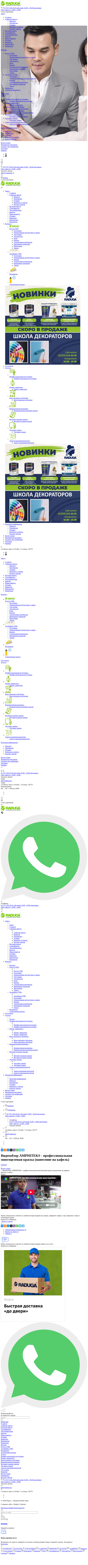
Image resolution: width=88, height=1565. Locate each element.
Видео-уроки (5, 143)
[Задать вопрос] (42, 364)
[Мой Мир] (8, 1150)
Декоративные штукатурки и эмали (22, 57)
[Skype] (20, 1150)
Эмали (11, 73)
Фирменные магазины (9, 145)
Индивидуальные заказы (14, 115)
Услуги (3, 95)
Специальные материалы (18, 67)
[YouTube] (6, 154)
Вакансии (8, 42)
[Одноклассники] (5, 1150)
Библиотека (9, 44)
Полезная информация (9, 128)
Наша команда (10, 38)
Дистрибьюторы (11, 35)
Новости (12, 21)
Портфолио (13, 23)
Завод (3, 14)
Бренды (8, 37)
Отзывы (12, 25)
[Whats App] (6, 156)
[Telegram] (23, 1150)
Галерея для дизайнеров (9, 147)
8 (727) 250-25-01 (19, 774)
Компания (4, 1422)
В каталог (4, 1544)
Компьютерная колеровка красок (21, 113)
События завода (11, 19)
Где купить (5, 94)
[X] (11, 1150)
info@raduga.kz (6, 781)
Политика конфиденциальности (12, 1508)
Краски (12, 65)
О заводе (8, 17)
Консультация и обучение (14, 107)
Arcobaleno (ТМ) (11, 75)
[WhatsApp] (17, 1150)
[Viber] (14, 1150)
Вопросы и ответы (16, 27)
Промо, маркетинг (12, 103)
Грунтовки (13, 55)
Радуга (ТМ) (10, 53)
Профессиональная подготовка (16, 99)
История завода (11, 31)
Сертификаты (10, 33)
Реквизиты (9, 46)
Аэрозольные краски (12, 90)
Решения (4, 1472)
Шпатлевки (13, 71)
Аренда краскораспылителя (15, 122)
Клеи (11, 63)
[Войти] (2, 163)
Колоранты (9, 88)
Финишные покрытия (17, 69)
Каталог (4, 50)
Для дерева (13, 59)
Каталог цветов (15, 29)
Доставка (4, 148)
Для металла (13, 61)
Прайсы (4, 150)
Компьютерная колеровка (14, 111)
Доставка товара (11, 118)
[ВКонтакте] (2, 1150)
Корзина (4, 1524)
